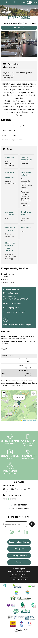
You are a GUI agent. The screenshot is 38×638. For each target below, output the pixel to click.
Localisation (23, 28)
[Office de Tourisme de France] (21, 623)
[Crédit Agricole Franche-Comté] (4, 586)
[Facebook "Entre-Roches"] (6, 319)
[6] (15, 499)
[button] (31, 9)
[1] (4, 499)
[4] (11, 499)
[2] (6, 499)
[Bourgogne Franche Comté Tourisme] (13, 623)
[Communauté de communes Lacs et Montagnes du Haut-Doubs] (31, 586)
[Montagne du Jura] (21, 630)
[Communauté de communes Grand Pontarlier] (16, 592)
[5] (13, 499)
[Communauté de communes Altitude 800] (27, 592)
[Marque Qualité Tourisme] (29, 623)
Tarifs (19, 28)
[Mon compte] (34, 9)
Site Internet (15, 312)
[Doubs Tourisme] (21, 611)
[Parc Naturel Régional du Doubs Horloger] (23, 604)
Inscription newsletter (19, 517)
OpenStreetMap (32, 420)
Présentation (15, 28)
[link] (29, 2)
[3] (8, 499)
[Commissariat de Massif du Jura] (21, 617)
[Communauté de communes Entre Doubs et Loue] (21, 598)
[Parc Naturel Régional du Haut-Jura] (33, 604)
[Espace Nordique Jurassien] (11, 604)
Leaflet (24, 420)
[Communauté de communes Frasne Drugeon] (17, 586)
